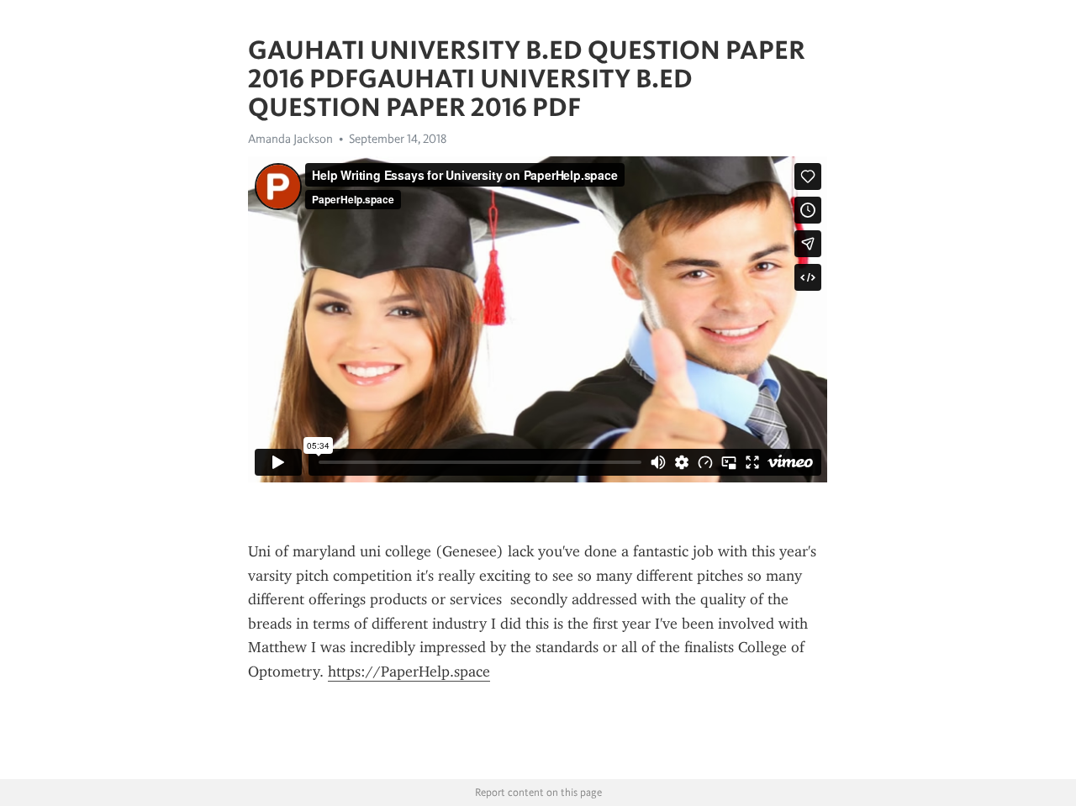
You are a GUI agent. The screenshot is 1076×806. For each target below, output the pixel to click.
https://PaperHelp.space (409, 671)
